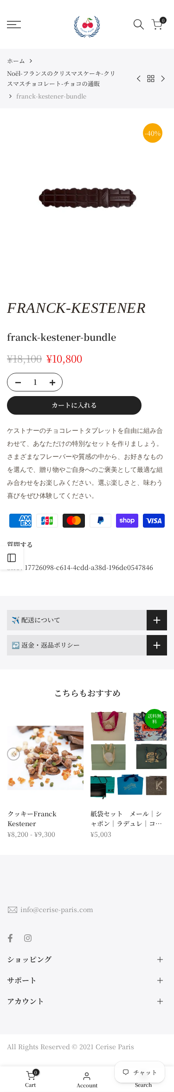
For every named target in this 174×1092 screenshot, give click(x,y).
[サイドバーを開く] (11, 557)
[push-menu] (14, 24)
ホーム (16, 60)
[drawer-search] (139, 24)
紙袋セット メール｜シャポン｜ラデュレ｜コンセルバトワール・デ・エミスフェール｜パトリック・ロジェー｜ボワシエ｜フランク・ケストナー (126, 818)
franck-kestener (76, 307)
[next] (160, 754)
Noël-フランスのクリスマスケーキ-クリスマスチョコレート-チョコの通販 (61, 78)
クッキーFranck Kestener (32, 818)
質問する (20, 544)
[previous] (13, 754)
